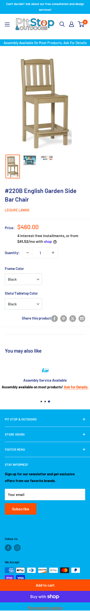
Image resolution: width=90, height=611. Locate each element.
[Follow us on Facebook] (8, 547)
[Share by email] (81, 318)
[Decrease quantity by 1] (28, 253)
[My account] (71, 24)
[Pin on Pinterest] (63, 318)
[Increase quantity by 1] (53, 253)
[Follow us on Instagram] (17, 547)
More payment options (45, 607)
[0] (81, 24)
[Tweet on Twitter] (72, 318)
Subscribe (20, 508)
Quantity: (12, 252)
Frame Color (14, 268)
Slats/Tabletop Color (21, 293)
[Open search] (62, 24)
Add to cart (45, 585)
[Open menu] (7, 24)
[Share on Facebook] (54, 318)
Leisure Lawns (17, 210)
